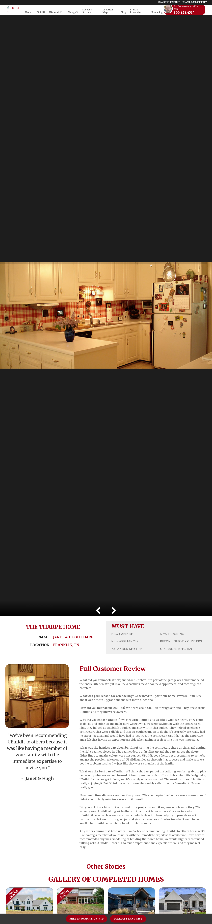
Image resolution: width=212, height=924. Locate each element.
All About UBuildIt (169, 2)
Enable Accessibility (195, 2)
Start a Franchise (128, 918)
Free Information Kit (86, 918)
